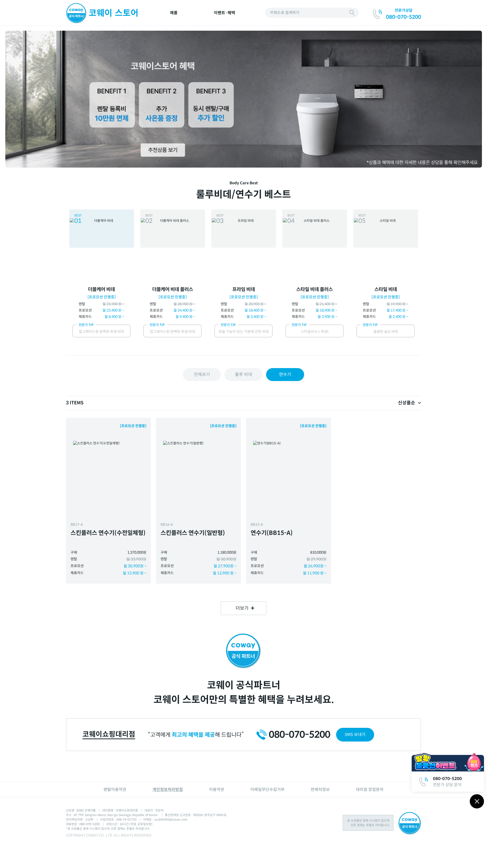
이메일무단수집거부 (267, 789)
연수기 (285, 374)
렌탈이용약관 (114, 789)
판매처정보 (320, 789)
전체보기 (202, 374)
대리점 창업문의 (370, 789)
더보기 (242, 608)
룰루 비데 (243, 374)
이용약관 (216, 789)
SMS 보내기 (355, 734)
